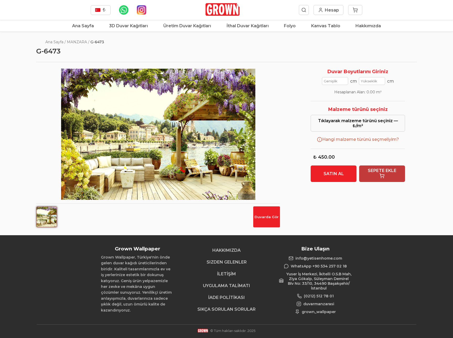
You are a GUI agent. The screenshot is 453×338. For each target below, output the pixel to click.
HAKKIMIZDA (226, 250)
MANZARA (77, 42)
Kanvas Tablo (325, 25)
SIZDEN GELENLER (227, 262)
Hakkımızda (368, 25)
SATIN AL (333, 173)
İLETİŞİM (226, 273)
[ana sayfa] (222, 14)
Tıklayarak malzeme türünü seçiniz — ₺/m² (358, 123)
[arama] (304, 10)
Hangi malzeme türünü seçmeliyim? (360, 139)
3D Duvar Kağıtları (128, 25)
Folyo (290, 25)
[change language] (101, 10)
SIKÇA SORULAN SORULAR (226, 309)
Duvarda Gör (267, 217)
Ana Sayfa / (55, 42)
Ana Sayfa (83, 25)
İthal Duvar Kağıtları (247, 25)
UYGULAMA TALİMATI (226, 285)
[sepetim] (355, 10)
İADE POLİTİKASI (226, 297)
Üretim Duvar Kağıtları (187, 25)
